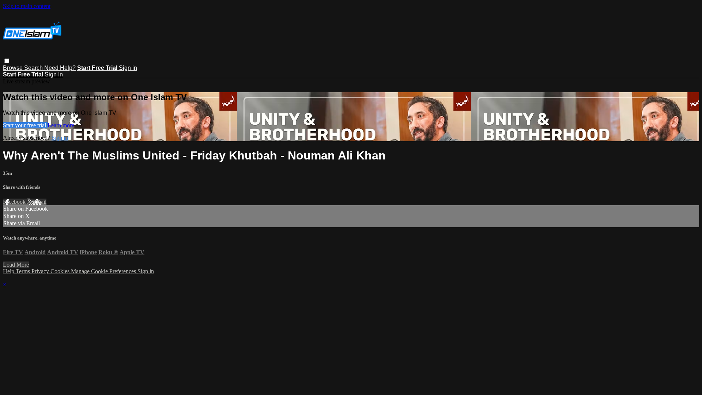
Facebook (15, 202)
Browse (13, 68)
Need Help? (60, 68)
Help (9, 271)
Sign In (54, 74)
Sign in (128, 68)
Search (34, 68)
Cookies (60, 271)
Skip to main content (26, 6)
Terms (23, 271)
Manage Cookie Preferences (104, 271)
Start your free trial (25, 125)
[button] (6, 61)
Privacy (40, 271)
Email (39, 202)
